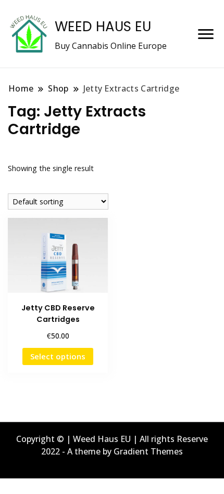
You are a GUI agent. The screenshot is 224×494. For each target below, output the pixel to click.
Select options (57, 356)
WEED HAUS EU (103, 26)
